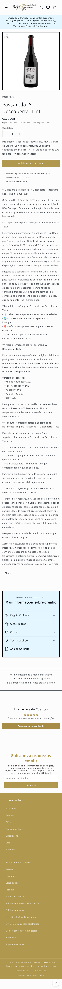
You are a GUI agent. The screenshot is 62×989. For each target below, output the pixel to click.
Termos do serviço (24, 971)
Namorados (11, 876)
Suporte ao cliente (15, 944)
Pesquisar (10, 889)
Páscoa (9, 869)
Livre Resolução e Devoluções (21, 917)
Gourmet (10, 815)
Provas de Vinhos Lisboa (18, 862)
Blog (8, 842)
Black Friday (12, 883)
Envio (20, 123)
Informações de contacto (26, 975)
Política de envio (42, 971)
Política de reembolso (24, 966)
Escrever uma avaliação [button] (31, 726)
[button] (6, 7)
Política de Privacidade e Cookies (23, 903)
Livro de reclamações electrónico (22, 924)
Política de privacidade (46, 966)
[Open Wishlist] (48, 7)
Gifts (8, 822)
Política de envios (15, 910)
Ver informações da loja (17, 181)
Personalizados (13, 829)
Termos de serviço (15, 896)
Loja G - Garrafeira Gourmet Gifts (27, 962)
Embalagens (12, 836)
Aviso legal (44, 975)
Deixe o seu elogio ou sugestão (21, 930)
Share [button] (8, 573)
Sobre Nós (11, 849)
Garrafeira (11, 808)
